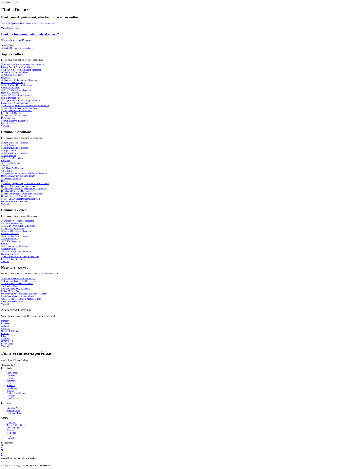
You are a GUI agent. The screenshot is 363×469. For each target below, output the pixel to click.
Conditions (12, 388)
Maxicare (5, 321)
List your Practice (15, 408)
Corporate (11, 433)
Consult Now (7, 45)
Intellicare (5, 323)
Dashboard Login (15, 413)
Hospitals (11, 375)
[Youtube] (181, 455)
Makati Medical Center (11, 291)
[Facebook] (181, 448)
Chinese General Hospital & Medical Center (21, 299)
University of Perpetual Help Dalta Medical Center (24, 294)
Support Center (13, 410)
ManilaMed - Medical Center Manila (17, 296)
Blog (9, 435)
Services (10, 390)
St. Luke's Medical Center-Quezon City (19, 281)
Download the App (9, 365)
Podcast (10, 438)
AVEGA (5, 326)
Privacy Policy (13, 428)
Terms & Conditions (16, 425)
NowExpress (12, 398)
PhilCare (5, 333)
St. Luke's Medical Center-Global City (18, 278)
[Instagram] (181, 450)
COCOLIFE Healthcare (12, 331)
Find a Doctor (13, 373)
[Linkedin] (181, 453)
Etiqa (3, 336)
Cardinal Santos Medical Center (15, 288)
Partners (10, 430)
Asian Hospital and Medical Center (17, 283)
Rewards (11, 395)
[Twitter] (181, 445)
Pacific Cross (7, 344)
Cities (9, 383)
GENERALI (7, 341)
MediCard (5, 328)
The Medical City (9, 286)
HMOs (10, 378)
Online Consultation (16, 393)
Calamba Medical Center (12, 301)
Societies (11, 385)
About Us (11, 422)
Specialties (11, 380)
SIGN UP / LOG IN (10, 3)
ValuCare (5, 338)
